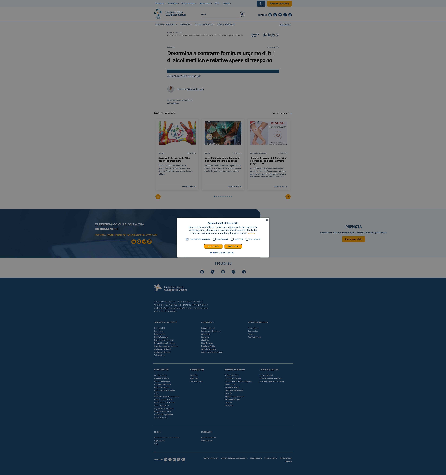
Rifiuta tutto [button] (233, 246)
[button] (223, 253)
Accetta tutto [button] (213, 246)
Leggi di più (251, 233)
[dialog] (223, 237)
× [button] (267, 220)
